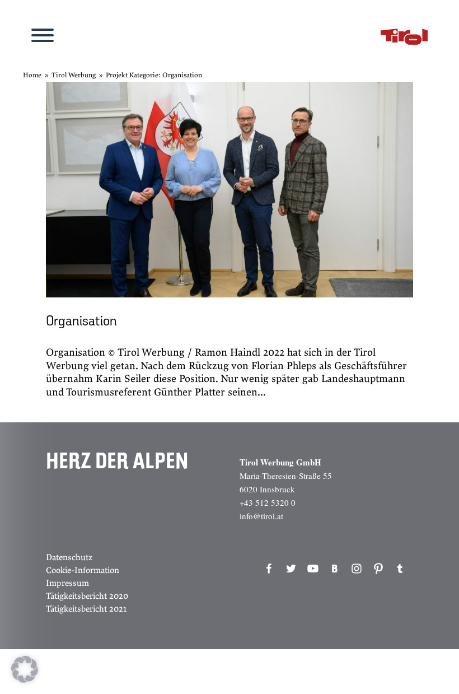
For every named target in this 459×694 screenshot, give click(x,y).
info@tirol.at (261, 515)
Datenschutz (69, 557)
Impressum (67, 583)
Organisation (81, 321)
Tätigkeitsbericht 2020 (87, 596)
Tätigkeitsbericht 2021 (86, 609)
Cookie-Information (82, 570)
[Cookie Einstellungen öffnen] (24, 680)
